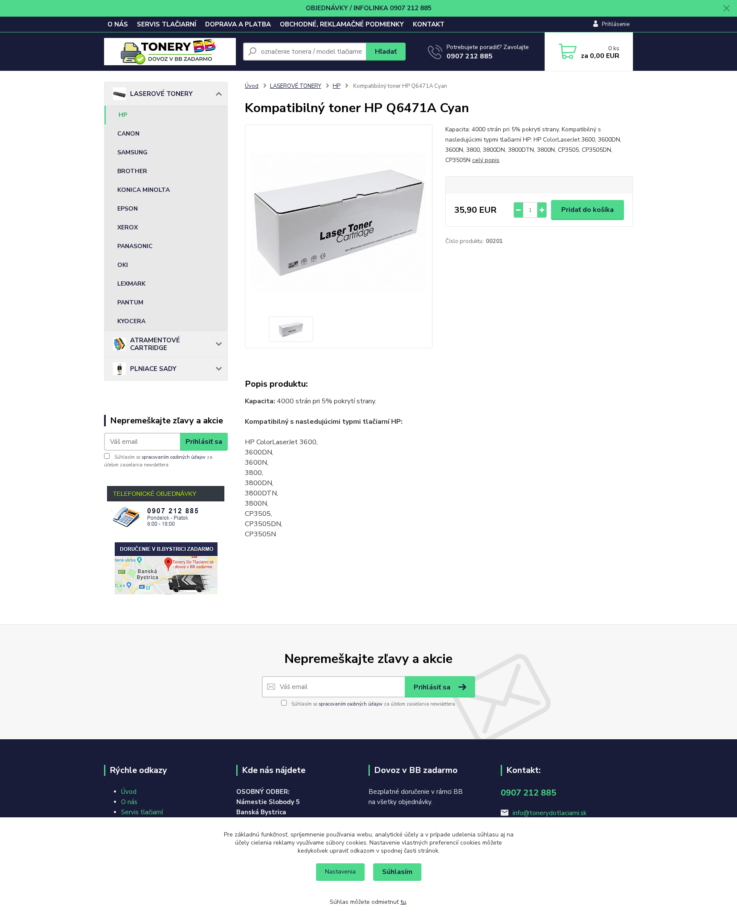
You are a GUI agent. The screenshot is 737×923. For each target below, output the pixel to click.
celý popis (485, 160)
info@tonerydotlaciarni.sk (549, 813)
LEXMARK (131, 284)
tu (403, 902)
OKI (122, 265)
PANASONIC (135, 246)
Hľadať (386, 51)
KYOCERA (131, 321)
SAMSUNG (132, 152)
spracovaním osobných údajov (174, 457)
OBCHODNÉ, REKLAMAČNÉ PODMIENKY (342, 24)
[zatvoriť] (726, 8)
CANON (128, 134)
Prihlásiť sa (204, 441)
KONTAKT (428, 24)
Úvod (251, 86)
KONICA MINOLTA (143, 190)
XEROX (127, 227)
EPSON (127, 209)
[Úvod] (170, 51)
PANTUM (130, 302)
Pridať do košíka (587, 209)
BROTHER (132, 171)
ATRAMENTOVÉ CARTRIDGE (155, 344)
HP (123, 115)
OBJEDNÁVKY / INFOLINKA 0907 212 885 (369, 8)
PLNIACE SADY (153, 369)
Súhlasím (397, 872)
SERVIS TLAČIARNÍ (166, 24)
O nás (129, 802)
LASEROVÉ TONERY (161, 94)
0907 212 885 (470, 56)
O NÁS (117, 24)
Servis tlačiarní (142, 812)
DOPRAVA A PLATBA (238, 24)
